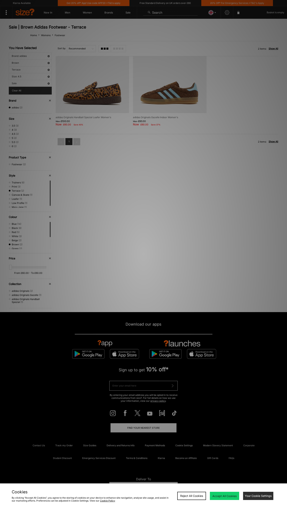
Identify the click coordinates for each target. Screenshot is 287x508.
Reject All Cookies (191, 495)
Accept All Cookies (224, 496)
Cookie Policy (107, 500)
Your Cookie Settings (258, 495)
